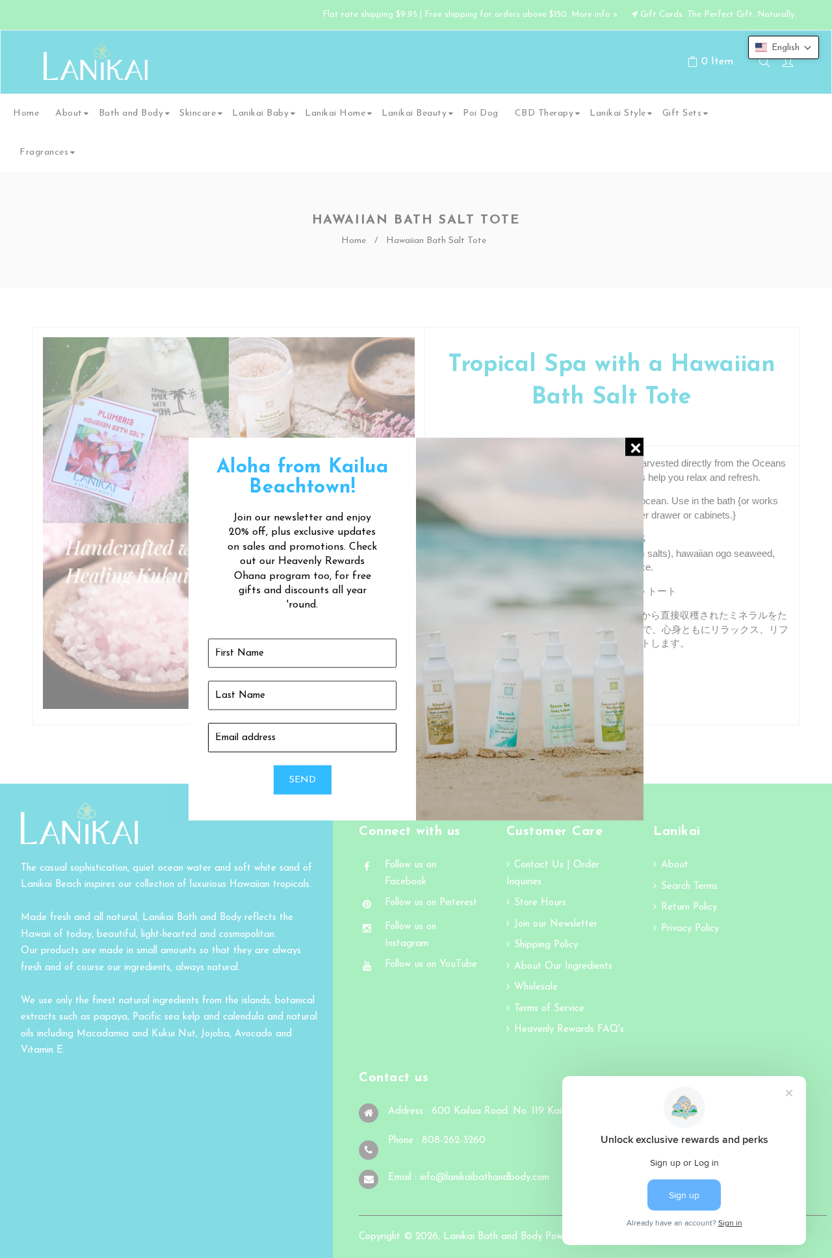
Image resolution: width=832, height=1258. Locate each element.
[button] (783, 47)
